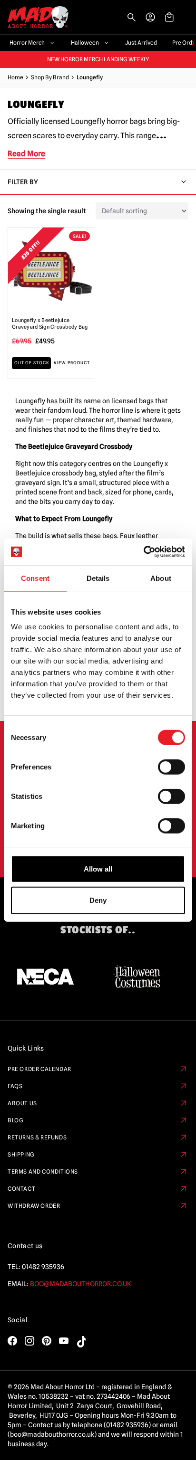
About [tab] (160, 578)
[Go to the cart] (169, 17)
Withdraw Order (34, 1205)
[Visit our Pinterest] (46, 1341)
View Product (72, 362)
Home (15, 77)
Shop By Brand (50, 77)
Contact (21, 1188)
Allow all (98, 869)
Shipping (21, 1154)
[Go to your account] (150, 17)
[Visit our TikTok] (81, 1341)
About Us (22, 1103)
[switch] (171, 767)
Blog (15, 1120)
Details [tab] (98, 578)
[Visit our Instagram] (29, 1341)
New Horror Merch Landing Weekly (98, 59)
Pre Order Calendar (39, 1068)
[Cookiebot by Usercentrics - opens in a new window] (143, 552)
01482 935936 (43, 1266)
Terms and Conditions (43, 1171)
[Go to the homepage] (34, 17)
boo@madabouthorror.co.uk (80, 1284)
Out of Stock (31, 362)
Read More (26, 153)
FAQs (15, 1086)
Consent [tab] (35, 578)
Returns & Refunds (37, 1137)
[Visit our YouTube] (64, 1341)
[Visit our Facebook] (12, 1341)
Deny (98, 900)
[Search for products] (131, 17)
